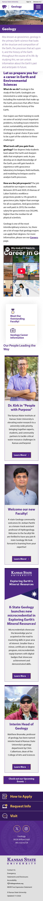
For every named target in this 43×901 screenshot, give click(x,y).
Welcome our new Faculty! (21, 511)
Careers (34, 237)
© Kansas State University (16, 892)
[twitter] (17, 828)
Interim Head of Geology (21, 726)
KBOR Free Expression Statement (19, 887)
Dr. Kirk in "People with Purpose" (21, 407)
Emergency (11, 873)
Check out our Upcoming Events (21, 780)
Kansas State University (10, 2)
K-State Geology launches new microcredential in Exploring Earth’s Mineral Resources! (21, 615)
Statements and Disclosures (17, 877)
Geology (16, 6)
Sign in (28, 2)
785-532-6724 (21, 842)
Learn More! (20, 455)
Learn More (20, 675)
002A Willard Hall (21, 839)
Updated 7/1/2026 (14, 896)
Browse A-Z (37, 2)
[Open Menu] (38, 7)
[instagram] (26, 828)
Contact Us (11, 870)
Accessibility (12, 880)
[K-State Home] (4, 7)
